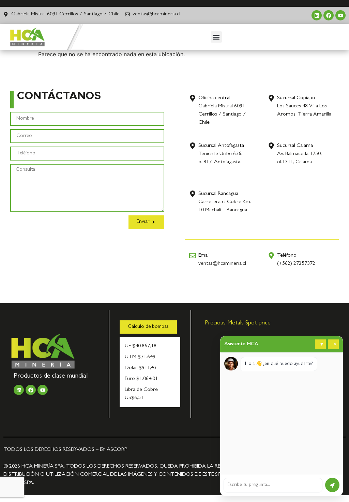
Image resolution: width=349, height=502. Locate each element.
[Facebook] (328, 15)
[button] (216, 37)
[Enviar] (332, 485)
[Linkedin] (317, 15)
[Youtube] (340, 15)
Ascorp (117, 450)
